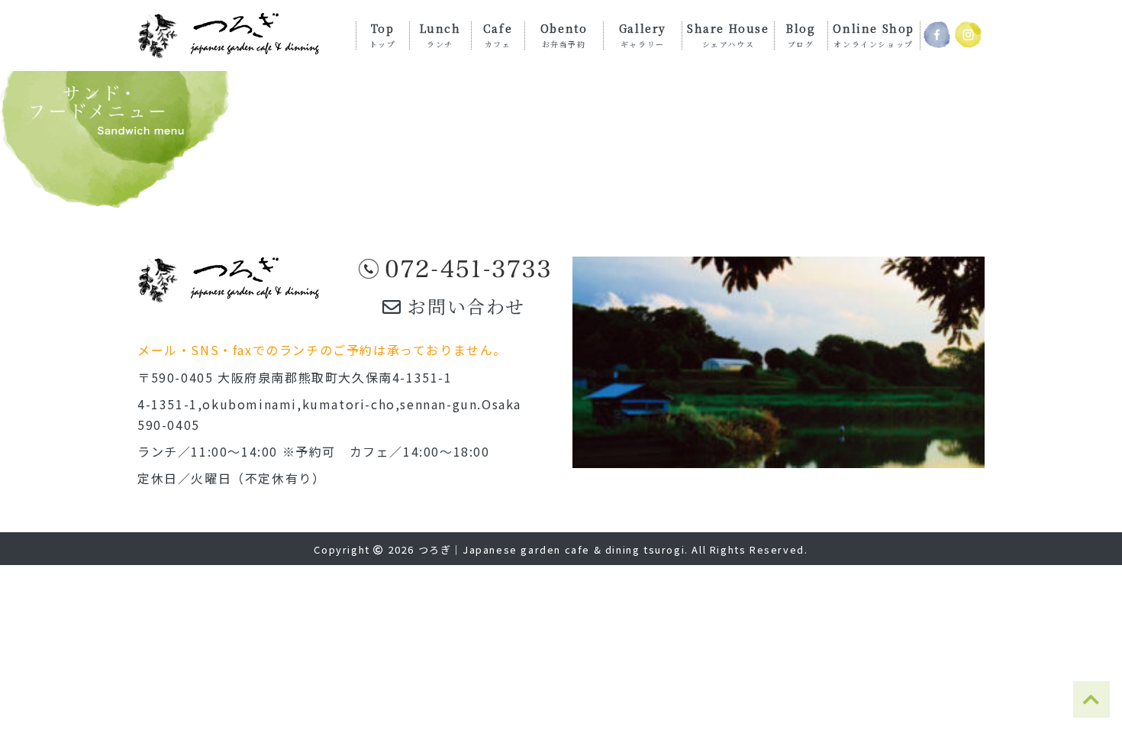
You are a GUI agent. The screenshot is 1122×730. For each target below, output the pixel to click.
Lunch (440, 35)
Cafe (497, 35)
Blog (800, 35)
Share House (728, 35)
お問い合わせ (463, 305)
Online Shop (873, 35)
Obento (564, 35)
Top (382, 35)
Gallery (642, 35)
